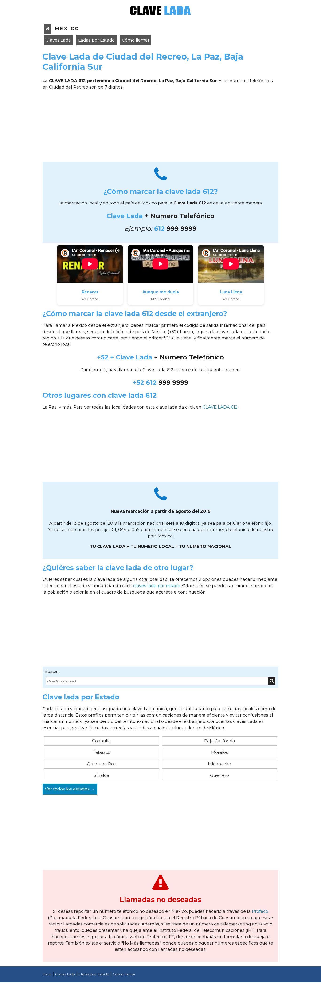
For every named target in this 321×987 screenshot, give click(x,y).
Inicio (47, 974)
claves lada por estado (156, 585)
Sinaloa (101, 775)
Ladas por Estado (96, 40)
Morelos (219, 752)
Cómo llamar (135, 40)
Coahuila (101, 741)
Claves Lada (58, 40)
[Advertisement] (160, 127)
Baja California (219, 741)
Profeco (260, 911)
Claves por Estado (93, 974)
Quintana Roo (101, 764)
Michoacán (219, 764)
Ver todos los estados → (70, 789)
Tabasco (101, 752)
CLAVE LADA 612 (220, 407)
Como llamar (124, 974)
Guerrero (219, 775)
